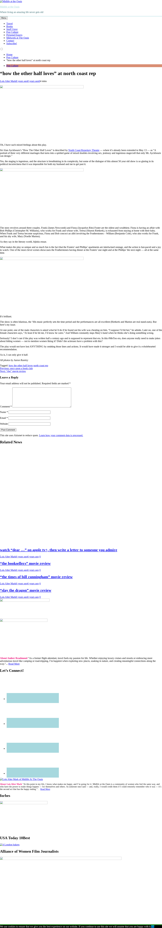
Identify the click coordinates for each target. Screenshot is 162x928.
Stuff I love (12, 29)
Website (4, 423)
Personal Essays (14, 35)
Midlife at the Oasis (9, 6)
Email (4, 418)
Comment (6, 406)
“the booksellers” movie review (25, 563)
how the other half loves (21, 365)
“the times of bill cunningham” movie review (36, 577)
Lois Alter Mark (8, 81)
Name (4, 412)
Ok (152, 926)
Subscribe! (11, 43)
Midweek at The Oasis (17, 37)
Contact (10, 40)
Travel (9, 23)
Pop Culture (12, 32)
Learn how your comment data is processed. (61, 435)
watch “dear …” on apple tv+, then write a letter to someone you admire (58, 550)
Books (9, 26)
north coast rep (40, 365)
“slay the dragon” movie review (25, 590)
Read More (14, 663)
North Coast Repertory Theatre (83, 150)
